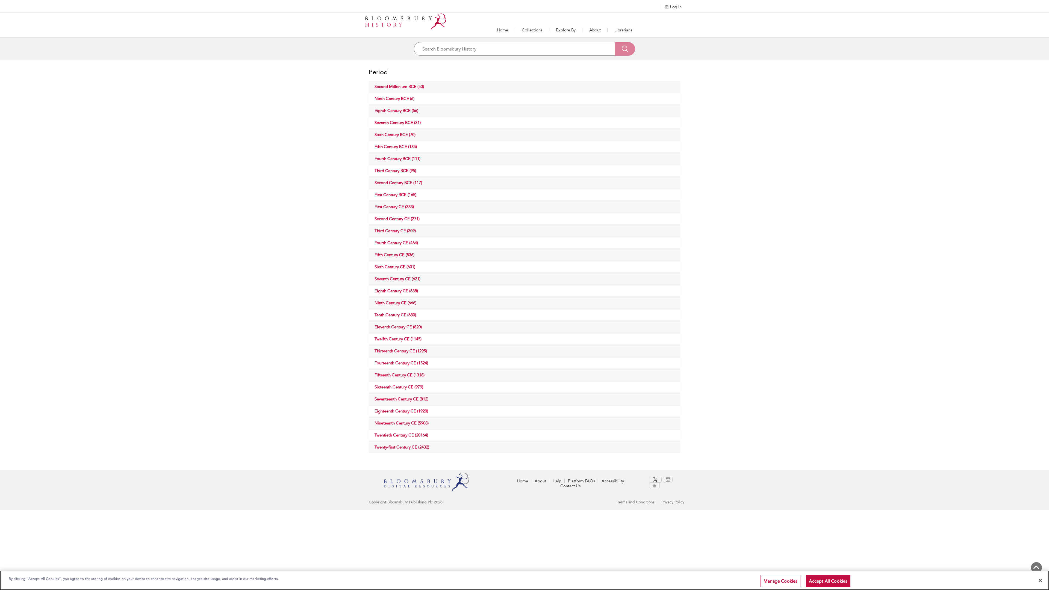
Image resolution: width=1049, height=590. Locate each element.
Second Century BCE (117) (398, 182)
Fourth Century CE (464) (396, 242)
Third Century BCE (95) (395, 170)
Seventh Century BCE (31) (398, 122)
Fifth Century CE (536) (394, 254)
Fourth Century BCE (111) (397, 158)
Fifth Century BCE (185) (396, 146)
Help (557, 481)
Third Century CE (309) (395, 230)
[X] (655, 480)
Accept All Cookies (828, 581)
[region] (524, 580)
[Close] (1040, 580)
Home (502, 30)
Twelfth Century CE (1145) (398, 339)
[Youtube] (654, 485)
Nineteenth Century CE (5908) (402, 423)
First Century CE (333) (394, 206)
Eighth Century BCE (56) (396, 110)
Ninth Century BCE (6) (394, 98)
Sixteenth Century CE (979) (399, 387)
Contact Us (570, 485)
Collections (532, 30)
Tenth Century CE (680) (395, 314)
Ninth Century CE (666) (395, 302)
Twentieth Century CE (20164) (401, 435)
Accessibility (613, 481)
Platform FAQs (581, 481)
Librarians (623, 30)
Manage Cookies (780, 581)
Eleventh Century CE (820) (398, 326)
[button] (565, 30)
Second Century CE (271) (397, 218)
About (595, 30)
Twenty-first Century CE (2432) (402, 447)
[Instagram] (668, 479)
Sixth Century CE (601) (395, 266)
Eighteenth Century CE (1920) (401, 411)
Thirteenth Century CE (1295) (401, 351)
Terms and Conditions (636, 502)
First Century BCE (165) (395, 194)
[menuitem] (656, 480)
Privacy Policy (672, 502)
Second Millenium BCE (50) (399, 86)
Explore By (566, 30)
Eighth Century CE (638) (396, 290)
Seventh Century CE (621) (397, 278)
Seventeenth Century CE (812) (401, 399)
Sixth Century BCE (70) (395, 134)
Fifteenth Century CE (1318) (400, 375)
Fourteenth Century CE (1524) (401, 363)
